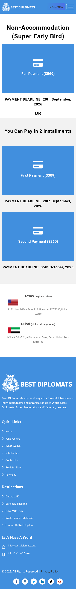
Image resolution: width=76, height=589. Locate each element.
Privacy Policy (50, 571)
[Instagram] (25, 581)
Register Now (56, 6)
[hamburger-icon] (70, 6)
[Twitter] (34, 581)
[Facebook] (16, 581)
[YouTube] (60, 581)
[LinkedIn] (42, 581)
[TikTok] (51, 581)
